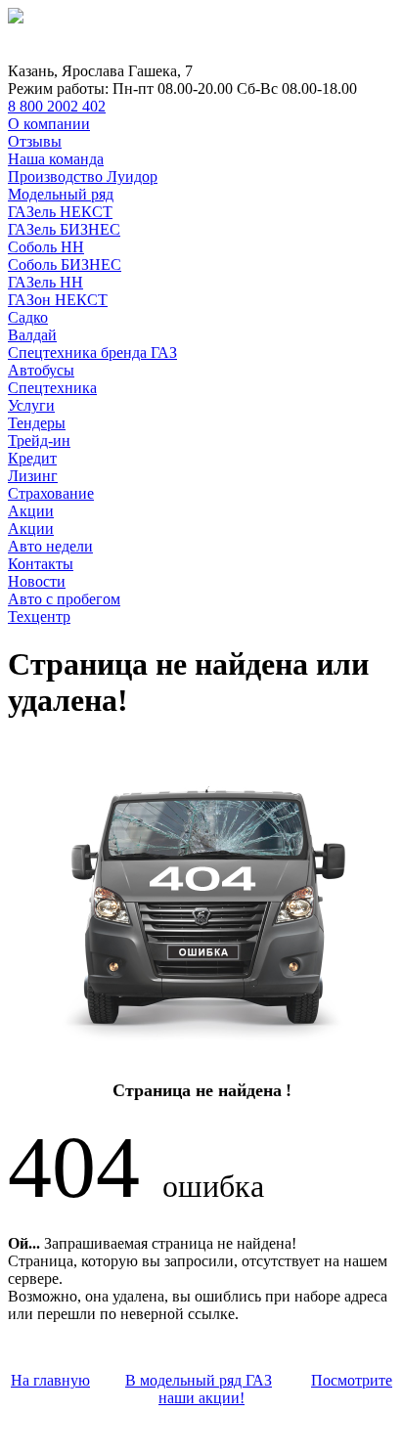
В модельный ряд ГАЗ (198, 1380)
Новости (37, 581)
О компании (49, 123)
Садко (28, 317)
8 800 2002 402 (57, 106)
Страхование (51, 493)
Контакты (40, 563)
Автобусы (41, 370)
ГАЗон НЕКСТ (58, 299)
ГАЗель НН (45, 282)
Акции (31, 511)
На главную (50, 1380)
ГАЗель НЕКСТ (60, 211)
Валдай (32, 335)
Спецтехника (52, 387)
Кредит (32, 458)
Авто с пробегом (64, 599)
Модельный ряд (60, 194)
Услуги (31, 405)
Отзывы (35, 141)
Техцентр (39, 616)
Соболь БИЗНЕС (64, 264)
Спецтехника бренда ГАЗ (92, 352)
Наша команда (56, 159)
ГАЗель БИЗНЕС (64, 229)
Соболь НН (46, 247)
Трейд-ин (39, 440)
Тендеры (37, 423)
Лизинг (33, 475)
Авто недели (50, 546)
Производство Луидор (82, 176)
